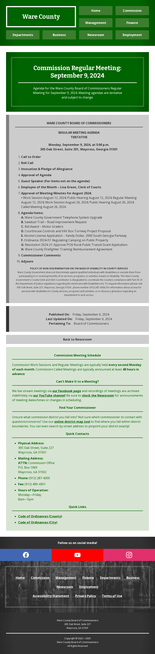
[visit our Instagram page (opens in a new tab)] (129, 555)
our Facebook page (66, 391)
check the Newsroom (98, 395)
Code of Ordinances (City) (37, 522)
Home (95, 11)
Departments (23, 35)
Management (95, 23)
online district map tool (72, 422)
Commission (132, 11)
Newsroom (96, 35)
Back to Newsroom (77, 339)
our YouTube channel (49, 395)
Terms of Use (112, 596)
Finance (132, 23)
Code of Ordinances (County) (40, 516)
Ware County (41, 16)
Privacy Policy (85, 596)
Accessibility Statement (51, 596)
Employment (132, 35)
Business (59, 35)
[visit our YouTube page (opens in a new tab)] (77, 555)
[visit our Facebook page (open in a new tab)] (26, 555)
